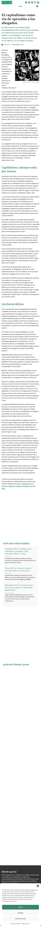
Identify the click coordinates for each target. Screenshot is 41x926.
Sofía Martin (7, 44)
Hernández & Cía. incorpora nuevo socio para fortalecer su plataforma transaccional (19, 587)
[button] (38, 886)
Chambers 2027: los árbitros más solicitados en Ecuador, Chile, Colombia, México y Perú (18, 551)
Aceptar (20, 907)
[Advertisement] (20, 514)
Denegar (20, 913)
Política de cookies (15, 923)
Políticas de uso (25, 923)
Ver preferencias (20, 919)
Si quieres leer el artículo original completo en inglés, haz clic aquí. (19, 486)
